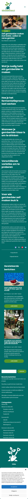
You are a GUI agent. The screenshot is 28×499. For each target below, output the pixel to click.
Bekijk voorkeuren (14, 495)
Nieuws (3, 404)
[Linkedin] (25, 247)
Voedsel (6, 31)
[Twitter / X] (19, 247)
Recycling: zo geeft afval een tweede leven (12, 384)
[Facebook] (15, 247)
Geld (4, 420)
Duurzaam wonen (7, 437)
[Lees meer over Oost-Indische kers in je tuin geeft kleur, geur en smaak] (14, 279)
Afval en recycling (7, 411)
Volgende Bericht (14, 256)
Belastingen (6, 424)
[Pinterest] (22, 247)
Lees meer (14, 306)
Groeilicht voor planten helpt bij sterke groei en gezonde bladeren (13, 342)
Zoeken (22, 371)
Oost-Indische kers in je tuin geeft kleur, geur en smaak (13, 289)
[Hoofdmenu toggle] (25, 7)
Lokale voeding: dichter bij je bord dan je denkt (13, 387)
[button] (25, 469)
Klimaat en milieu (6, 406)
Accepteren (14, 487)
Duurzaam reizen (7, 432)
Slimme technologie (8, 430)
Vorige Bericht (14, 252)
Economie (4, 417)
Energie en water (7, 409)
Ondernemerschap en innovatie (11, 422)
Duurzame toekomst (7, 428)
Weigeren (14, 491)
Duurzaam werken (8, 435)
